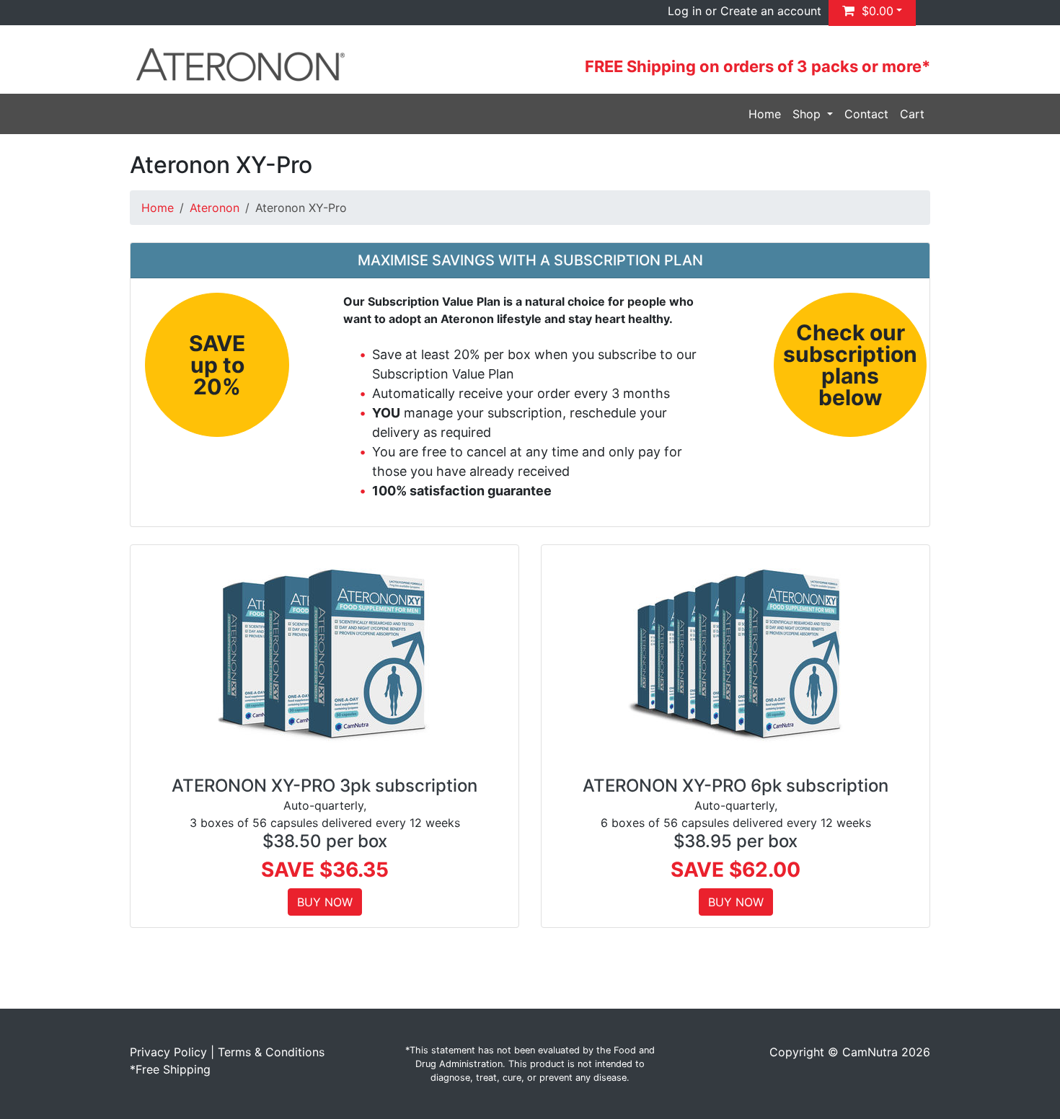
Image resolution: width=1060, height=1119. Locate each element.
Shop (808, 114)
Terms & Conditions (271, 1052)
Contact (866, 114)
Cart (912, 114)
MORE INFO (324, 652)
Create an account (770, 11)
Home (764, 114)
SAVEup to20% (217, 364)
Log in (685, 11)
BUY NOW (325, 902)
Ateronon (214, 207)
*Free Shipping (170, 1069)
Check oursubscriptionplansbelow (850, 364)
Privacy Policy (168, 1052)
